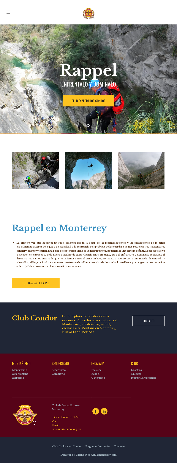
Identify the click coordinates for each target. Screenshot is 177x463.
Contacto (148, 321)
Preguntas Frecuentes (143, 377)
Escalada (96, 369)
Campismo (58, 373)
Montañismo (19, 369)
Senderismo (59, 369)
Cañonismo (98, 377)
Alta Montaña (20, 373)
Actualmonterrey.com (104, 454)
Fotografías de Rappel (36, 283)
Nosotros (136, 369)
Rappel (95, 373)
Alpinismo (18, 377)
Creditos (136, 373)
